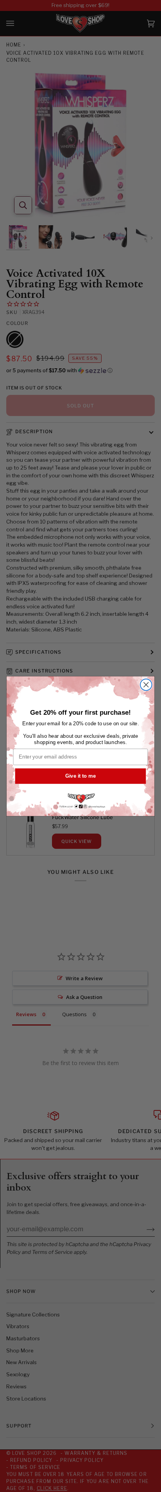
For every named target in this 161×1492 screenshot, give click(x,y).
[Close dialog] (146, 684)
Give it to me (80, 775)
